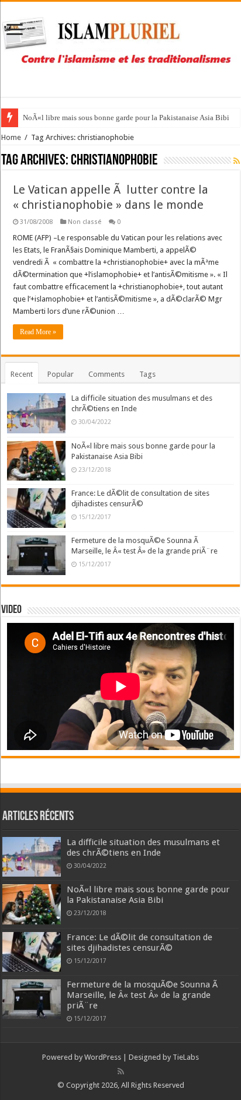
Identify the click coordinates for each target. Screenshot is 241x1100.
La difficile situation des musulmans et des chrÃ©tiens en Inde (143, 847)
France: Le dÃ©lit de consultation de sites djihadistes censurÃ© (139, 942)
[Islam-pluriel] (120, 47)
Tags (147, 374)
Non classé (84, 222)
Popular (60, 374)
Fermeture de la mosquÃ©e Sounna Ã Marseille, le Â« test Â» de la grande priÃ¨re (143, 995)
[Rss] (120, 1071)
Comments (106, 374)
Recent (22, 374)
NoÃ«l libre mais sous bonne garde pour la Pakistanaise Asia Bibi (126, 117)
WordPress (102, 1057)
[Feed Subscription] (236, 161)
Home (11, 137)
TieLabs (186, 1057)
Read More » (38, 332)
